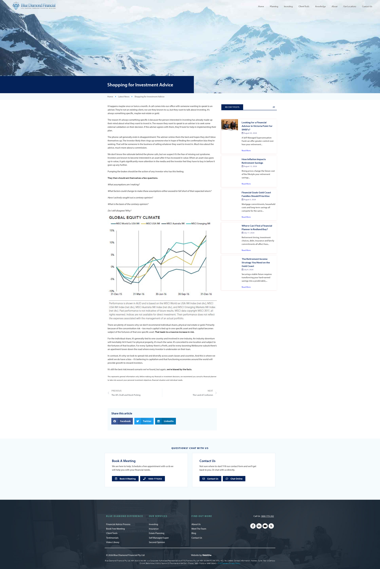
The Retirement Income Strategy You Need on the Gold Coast (256, 262)
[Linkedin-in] (259, 526)
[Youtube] (265, 526)
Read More (246, 150)
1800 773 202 (267, 516)
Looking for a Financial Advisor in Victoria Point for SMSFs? (257, 126)
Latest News (123, 96)
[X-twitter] (271, 526)
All (274, 107)
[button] (122, 421)
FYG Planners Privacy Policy (229, 563)
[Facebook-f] (253, 526)
